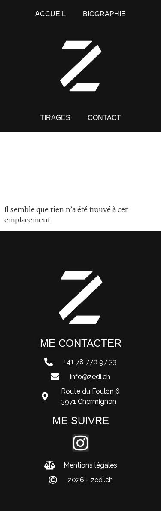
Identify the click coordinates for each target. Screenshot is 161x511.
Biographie (104, 14)
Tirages (55, 117)
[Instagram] (80, 443)
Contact (104, 117)
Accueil (50, 14)
